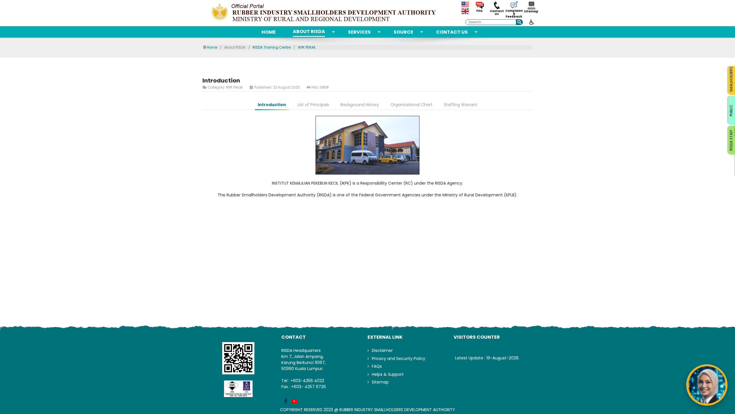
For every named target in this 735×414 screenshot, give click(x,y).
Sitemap (531, 11)
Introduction (272, 105)
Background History (360, 105)
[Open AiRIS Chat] (707, 385)
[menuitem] (268, 32)
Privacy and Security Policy (398, 358)
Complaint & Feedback (514, 13)
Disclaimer (382, 350)
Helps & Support (388, 374)
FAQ (479, 10)
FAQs (377, 366)
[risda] (324, 12)
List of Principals (313, 105)
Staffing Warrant (460, 105)
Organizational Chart (411, 105)
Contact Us (497, 13)
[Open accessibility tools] (531, 22)
